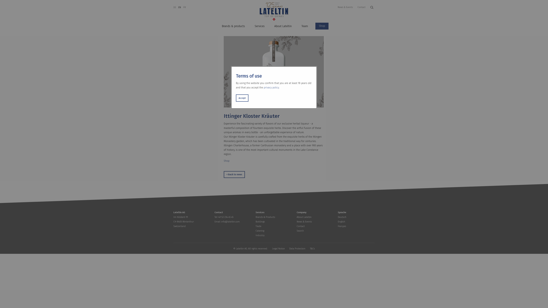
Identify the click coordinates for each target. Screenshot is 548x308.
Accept (242, 98)
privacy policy (271, 87)
